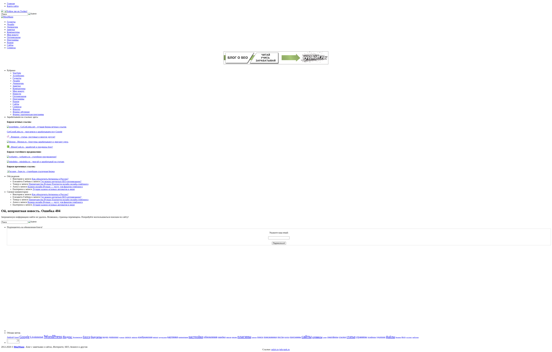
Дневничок (12, 27)
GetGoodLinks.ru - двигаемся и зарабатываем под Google (34, 131)
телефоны (372, 337)
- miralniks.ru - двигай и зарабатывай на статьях (41, 161)
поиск (260, 337)
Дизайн (10, 24)
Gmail (16, 337)
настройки (196, 337)
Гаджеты (11, 22)
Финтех (16, 109)
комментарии (183, 337)
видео (105, 337)
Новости (17, 93)
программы (295, 337)
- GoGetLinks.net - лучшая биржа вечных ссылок (42, 127)
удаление (380, 337)
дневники (113, 337)
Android (10, 337)
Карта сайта (13, 6)
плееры (254, 337)
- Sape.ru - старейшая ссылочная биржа (35, 171)
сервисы (317, 336)
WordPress (53, 336)
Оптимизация (13, 37)
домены (121, 337)
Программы (13, 40)
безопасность (77, 337)
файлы (390, 337)
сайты (307, 336)
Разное (10, 42)
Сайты (10, 45)
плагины (244, 337)
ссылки (342, 337)
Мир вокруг (13, 35)
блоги (86, 336)
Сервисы (11, 47)
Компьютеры (13, 32)
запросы (134, 337)
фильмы (398, 337)
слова (325, 337)
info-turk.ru (284, 349)
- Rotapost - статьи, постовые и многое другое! (32, 137)
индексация (163, 337)
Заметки (11, 29)
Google (24, 337)
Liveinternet (36, 336)
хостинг (409, 337)
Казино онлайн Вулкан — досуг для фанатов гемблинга (55, 186)
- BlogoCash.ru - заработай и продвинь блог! (31, 147)
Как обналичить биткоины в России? (50, 179)
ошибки (222, 337)
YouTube (17, 73)
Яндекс (67, 337)
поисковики (270, 337)
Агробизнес (18, 75)
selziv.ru (275, 349)
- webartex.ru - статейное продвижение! (37, 157)
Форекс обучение (21, 112)
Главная (11, 3)
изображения (145, 337)
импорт (155, 337)
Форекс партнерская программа (28, 114)
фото (403, 337)
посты (280, 337)
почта (286, 337)
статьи (351, 337)
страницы (361, 336)
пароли (228, 337)
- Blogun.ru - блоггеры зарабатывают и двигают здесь (42, 142)
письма (234, 337)
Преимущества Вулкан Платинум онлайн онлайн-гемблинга (58, 184)
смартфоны (332, 337)
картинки (172, 336)
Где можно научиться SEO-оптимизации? (61, 181)
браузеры (96, 336)
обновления (210, 336)
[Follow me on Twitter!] (16, 11)
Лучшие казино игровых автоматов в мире (54, 189)
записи (128, 337)
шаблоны (415, 337)
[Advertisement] (18, 288)
